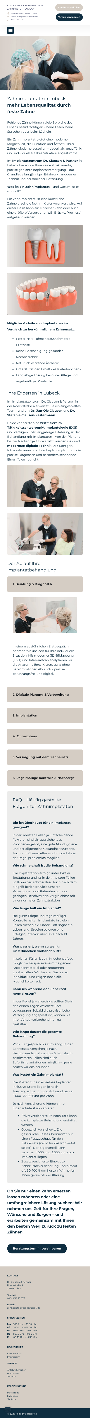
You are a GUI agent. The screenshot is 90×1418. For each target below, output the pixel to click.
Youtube (11, 1399)
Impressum (13, 1356)
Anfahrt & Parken (16, 1369)
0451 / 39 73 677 (16, 1298)
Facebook (12, 1396)
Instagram (13, 1392)
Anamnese (13, 1373)
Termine (11, 1376)
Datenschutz (14, 1353)
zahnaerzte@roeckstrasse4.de (23, 1307)
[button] (10, 30)
